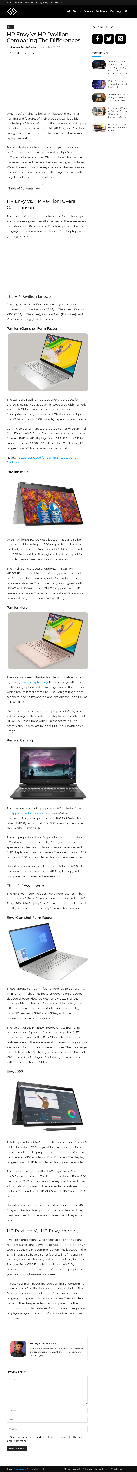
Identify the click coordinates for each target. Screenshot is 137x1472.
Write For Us (56, 2)
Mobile (100, 11)
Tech (76, 11)
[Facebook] (10, 53)
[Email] (33, 53)
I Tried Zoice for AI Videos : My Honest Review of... (117, 84)
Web (87, 11)
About (9, 2)
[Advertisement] (47, 86)
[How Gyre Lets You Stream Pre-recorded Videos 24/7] (99, 127)
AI (68, 11)
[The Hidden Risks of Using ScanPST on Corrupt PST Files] (99, 97)
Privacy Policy (42, 2)
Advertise (29, 2)
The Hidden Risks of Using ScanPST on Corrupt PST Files (118, 97)
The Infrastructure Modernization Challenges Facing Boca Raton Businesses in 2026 (117, 67)
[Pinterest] (25, 53)
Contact (18, 2)
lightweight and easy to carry (27, 682)
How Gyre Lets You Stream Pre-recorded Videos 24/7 (118, 127)
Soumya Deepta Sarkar (23, 47)
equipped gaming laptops (25, 813)
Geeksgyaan (20, 1468)
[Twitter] (109, 39)
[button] (126, 11)
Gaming (115, 11)
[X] (17, 53)
